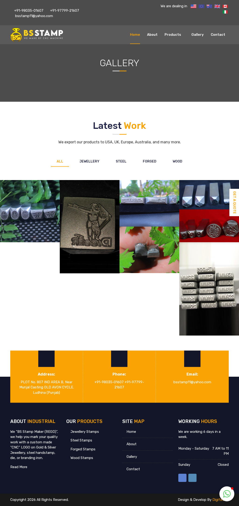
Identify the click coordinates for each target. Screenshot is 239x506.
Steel (121, 161)
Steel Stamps (81, 440)
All (60, 161)
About (152, 35)
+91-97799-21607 (64, 10)
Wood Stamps (81, 458)
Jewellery (89, 161)
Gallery (197, 35)
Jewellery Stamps (84, 432)
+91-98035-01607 (28, 10)
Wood (177, 161)
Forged (149, 161)
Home (135, 35)
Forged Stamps (82, 449)
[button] (226, 493)
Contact (218, 35)
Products (173, 35)
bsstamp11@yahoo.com (33, 16)
